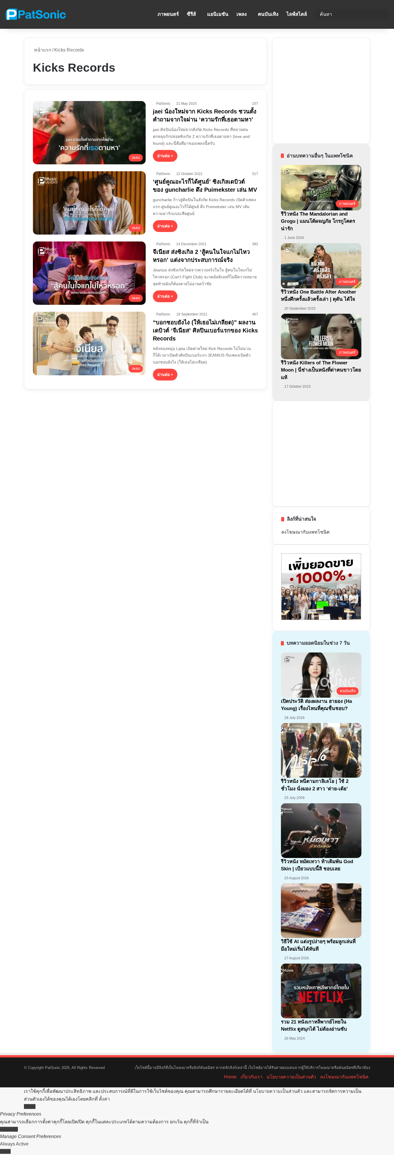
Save (5, 1151)
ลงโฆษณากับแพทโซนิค (305, 532)
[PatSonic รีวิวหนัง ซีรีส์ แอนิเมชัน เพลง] (35, 14)
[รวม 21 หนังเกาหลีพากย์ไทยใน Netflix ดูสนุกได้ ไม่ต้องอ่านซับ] (321, 991)
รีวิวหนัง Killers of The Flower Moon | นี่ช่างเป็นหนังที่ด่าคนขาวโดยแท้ (321, 370)
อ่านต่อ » (165, 155)
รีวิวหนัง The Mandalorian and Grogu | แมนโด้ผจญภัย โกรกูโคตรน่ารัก (318, 221)
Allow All (9, 1129)
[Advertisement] (324, 89)
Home (230, 1076)
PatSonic (163, 104)
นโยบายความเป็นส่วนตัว (291, 1076)
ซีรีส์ (191, 14)
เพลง (242, 14)
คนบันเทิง (268, 14)
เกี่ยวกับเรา (251, 1076)
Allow (29, 1106)
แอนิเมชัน (217, 14)
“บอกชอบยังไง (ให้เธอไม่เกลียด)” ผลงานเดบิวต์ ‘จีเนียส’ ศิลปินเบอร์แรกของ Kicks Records (205, 330)
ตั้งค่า (104, 1099)
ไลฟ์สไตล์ (296, 14)
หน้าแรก (42, 49)
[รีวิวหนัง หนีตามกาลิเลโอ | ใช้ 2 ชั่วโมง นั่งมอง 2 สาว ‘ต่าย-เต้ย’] (321, 750)
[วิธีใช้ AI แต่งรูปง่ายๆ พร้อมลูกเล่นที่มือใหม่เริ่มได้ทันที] (321, 910)
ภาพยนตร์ (168, 14)
